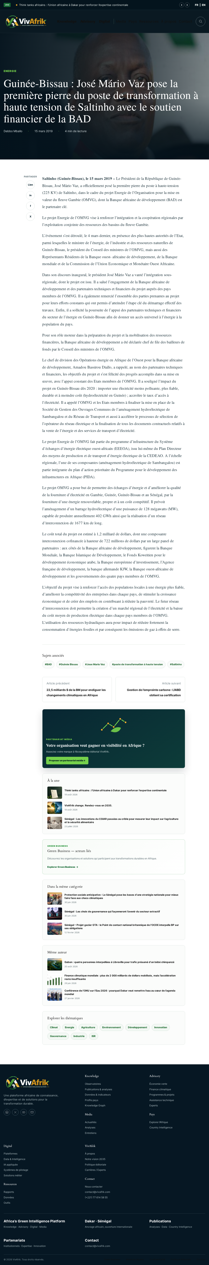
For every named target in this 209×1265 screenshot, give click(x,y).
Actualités (90, 1122)
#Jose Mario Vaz (95, 664)
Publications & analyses (98, 1089)
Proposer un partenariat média (67, 760)
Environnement (111, 1027)
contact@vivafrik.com (97, 1191)
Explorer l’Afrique (158, 1122)
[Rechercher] (200, 21)
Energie (10, 71)
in (30, 195)
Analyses (90, 1127)
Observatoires (93, 1083)
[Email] (32, 1112)
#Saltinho (176, 664)
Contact (185, 21)
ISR (94, 1036)
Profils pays (91, 1100)
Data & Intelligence (14, 1159)
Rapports (9, 1191)
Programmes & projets (161, 1094)
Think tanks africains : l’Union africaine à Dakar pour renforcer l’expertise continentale (73, 5)
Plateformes (10, 1153)
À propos (168, 21)
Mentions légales (135, 1259)
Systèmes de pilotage (16, 1169)
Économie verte (158, 1083)
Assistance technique (161, 1100)
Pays (133, 21)
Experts (153, 1105)
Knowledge (67, 21)
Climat (54, 1027)
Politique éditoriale (95, 1164)
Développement (137, 1027)
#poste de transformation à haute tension (137, 664)
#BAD (48, 664)
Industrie (78, 1036)
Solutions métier (13, 1175)
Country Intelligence (160, 1127)
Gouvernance (58, 1036)
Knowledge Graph (95, 1105)
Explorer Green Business (62, 866)
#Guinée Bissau (68, 664)
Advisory (88, 21)
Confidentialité (157, 1259)
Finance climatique (160, 1089)
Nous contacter (93, 1186)
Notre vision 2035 (95, 1159)
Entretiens (90, 1132)
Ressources (149, 21)
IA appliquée (11, 1164)
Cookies (201, 1259)
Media (121, 21)
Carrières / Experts (95, 1169)
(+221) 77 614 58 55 (96, 1197)
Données (9, 1197)
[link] (7, 1112)
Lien (30, 184)
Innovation (160, 1027)
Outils (7, 1202)
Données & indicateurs (98, 1094)
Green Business (112, 1259)
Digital (104, 21)
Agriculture (88, 1027)
